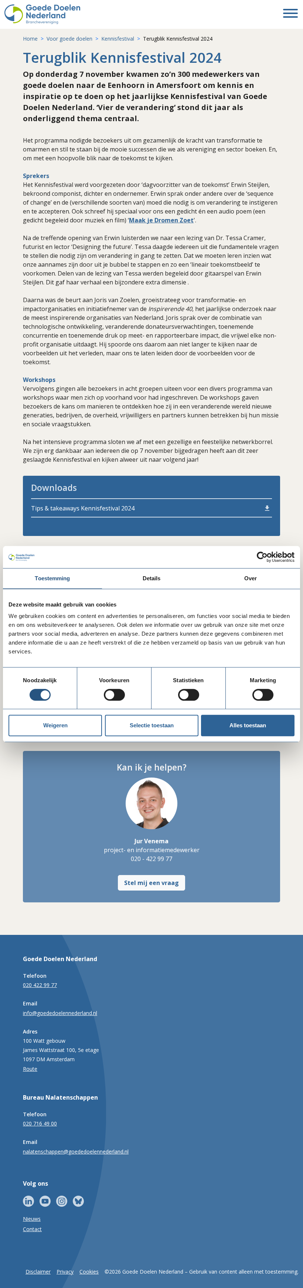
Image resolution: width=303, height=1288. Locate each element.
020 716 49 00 (40, 1123)
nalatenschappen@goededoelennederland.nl (76, 1151)
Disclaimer (38, 1271)
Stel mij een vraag (151, 883)
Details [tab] (152, 578)
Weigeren (55, 725)
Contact (32, 1229)
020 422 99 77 (40, 984)
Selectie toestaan (152, 725)
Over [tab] (250, 578)
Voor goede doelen (69, 38)
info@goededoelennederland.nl (60, 1013)
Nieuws (32, 1218)
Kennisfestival (117, 38)
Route (30, 1068)
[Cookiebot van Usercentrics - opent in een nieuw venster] (262, 557)
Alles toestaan (247, 725)
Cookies (89, 1271)
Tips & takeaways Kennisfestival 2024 (83, 508)
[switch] (114, 695)
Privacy (65, 1271)
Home (30, 38)
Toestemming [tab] (52, 578)
